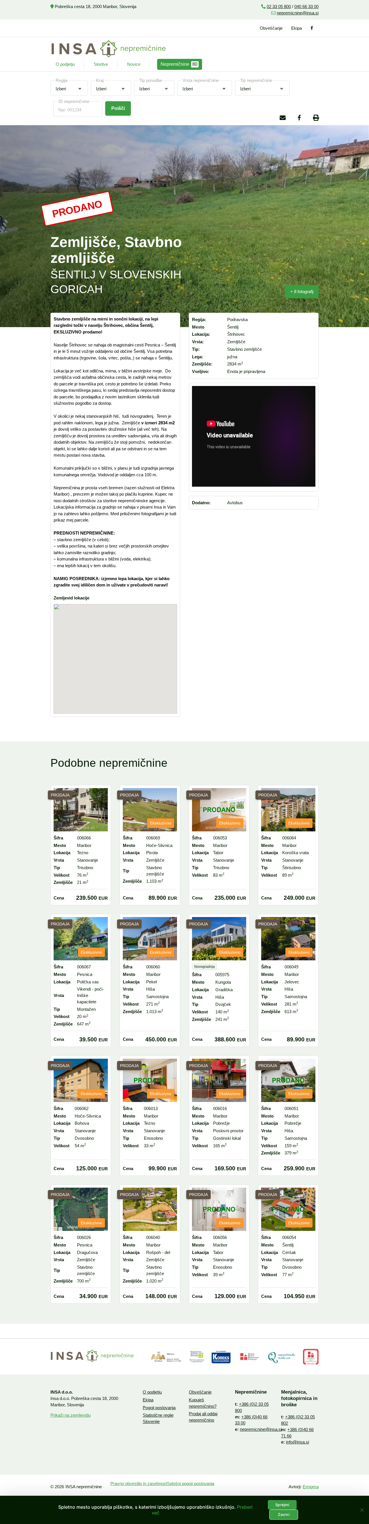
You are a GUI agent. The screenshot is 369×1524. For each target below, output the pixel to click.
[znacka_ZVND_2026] (311, 1356)
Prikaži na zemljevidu (70, 1415)
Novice (133, 64)
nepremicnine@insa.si (298, 12)
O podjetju (65, 64)
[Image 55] (196, 1357)
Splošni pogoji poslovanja (190, 1483)
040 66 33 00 (306, 6)
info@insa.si (297, 1441)
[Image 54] (221, 1357)
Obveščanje (271, 28)
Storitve (101, 64)
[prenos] (249, 1356)
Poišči (118, 108)
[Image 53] (166, 1356)
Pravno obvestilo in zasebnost (138, 1483)
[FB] (312, 28)
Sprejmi (282, 1504)
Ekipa (296, 28)
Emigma (311, 1486)
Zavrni (283, 1514)
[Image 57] (282, 1357)
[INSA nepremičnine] (108, 49)
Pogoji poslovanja (159, 1407)
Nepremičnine (179, 64)
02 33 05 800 (279, 6)
